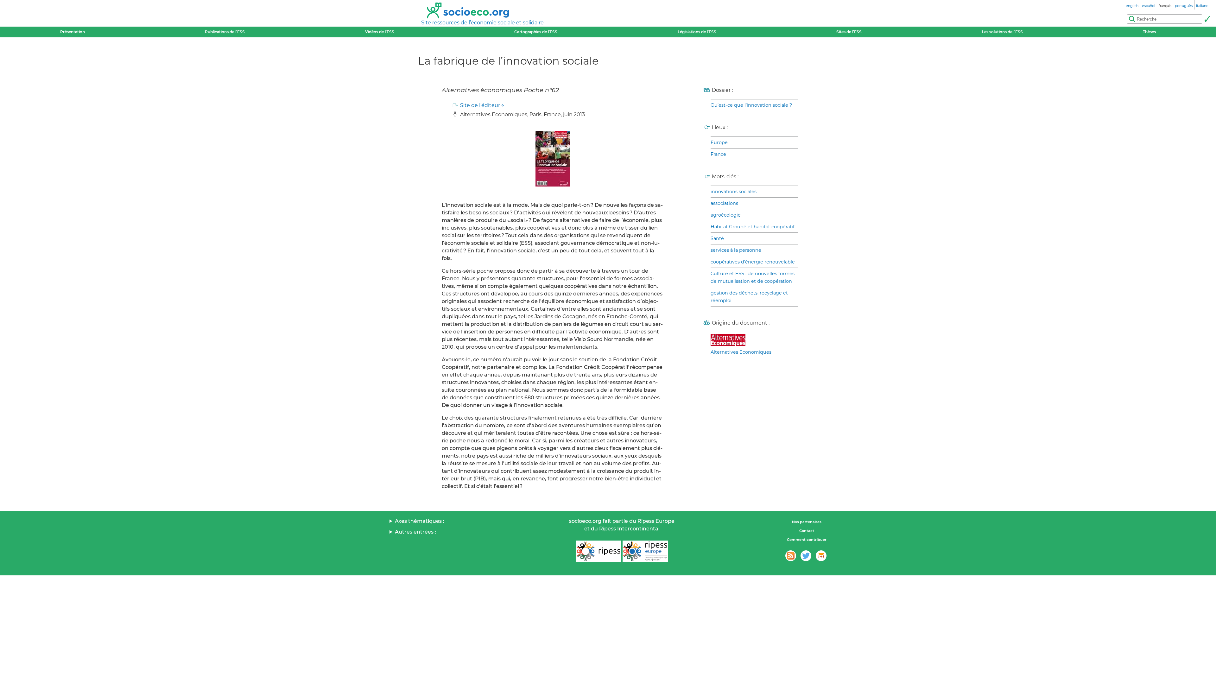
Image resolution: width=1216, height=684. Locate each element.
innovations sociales (734, 191)
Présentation (72, 31)
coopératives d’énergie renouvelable (753, 262)
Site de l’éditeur (480, 105)
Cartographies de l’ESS (535, 31)
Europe (719, 142)
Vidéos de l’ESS (379, 31)
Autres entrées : (415, 532)
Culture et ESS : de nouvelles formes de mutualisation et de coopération (753, 277)
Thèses (1149, 31)
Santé (717, 238)
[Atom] (790, 555)
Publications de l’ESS (225, 31)
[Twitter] (806, 555)
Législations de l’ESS (697, 31)
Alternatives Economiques (741, 352)
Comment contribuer (806, 539)
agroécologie (726, 215)
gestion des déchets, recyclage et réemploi (749, 296)
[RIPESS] (598, 551)
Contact (806, 531)
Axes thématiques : (419, 521)
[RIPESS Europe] (645, 551)
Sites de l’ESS (849, 31)
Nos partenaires (806, 522)
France (718, 154)
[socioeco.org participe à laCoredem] (821, 555)
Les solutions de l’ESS (1002, 31)
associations (724, 203)
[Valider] (1207, 19)
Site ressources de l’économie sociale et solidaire (482, 23)
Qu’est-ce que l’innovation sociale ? (751, 105)
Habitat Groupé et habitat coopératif (753, 227)
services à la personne (736, 250)
